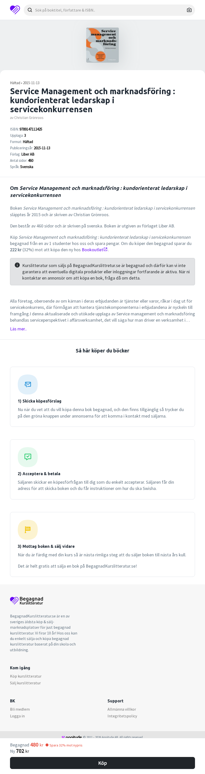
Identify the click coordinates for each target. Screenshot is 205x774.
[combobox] (109, 10)
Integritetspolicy (122, 715)
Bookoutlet (92, 249)
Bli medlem (20, 709)
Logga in (17, 715)
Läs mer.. (18, 329)
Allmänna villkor (122, 709)
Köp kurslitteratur (26, 676)
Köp (102, 763)
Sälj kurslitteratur (25, 682)
